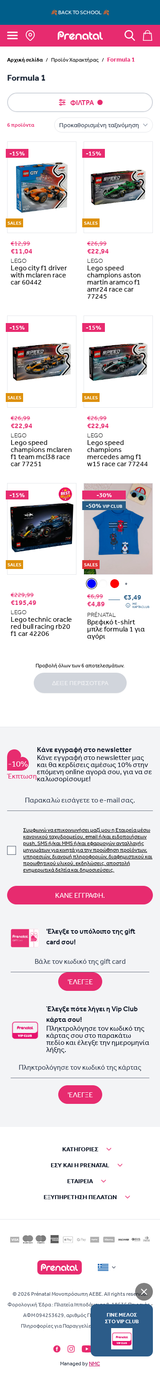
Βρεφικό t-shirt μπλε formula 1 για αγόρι (116, 628)
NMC (94, 1363)
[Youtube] (87, 1348)
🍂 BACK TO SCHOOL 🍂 (80, 12)
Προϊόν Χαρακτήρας (75, 59)
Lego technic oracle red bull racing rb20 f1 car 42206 (41, 626)
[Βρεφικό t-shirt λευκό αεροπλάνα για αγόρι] (103, 583)
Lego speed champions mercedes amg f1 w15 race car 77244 (117, 453)
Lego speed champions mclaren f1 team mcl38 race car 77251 (41, 453)
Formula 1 (121, 59)
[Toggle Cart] (147, 35)
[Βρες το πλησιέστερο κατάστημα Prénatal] (30, 35)
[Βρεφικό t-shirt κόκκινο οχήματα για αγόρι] (114, 583)
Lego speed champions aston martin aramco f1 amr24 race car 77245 (114, 282)
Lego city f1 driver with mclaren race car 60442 (39, 274)
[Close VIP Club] (144, 1292)
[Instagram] (71, 1348)
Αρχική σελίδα (25, 59)
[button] (80, 1149)
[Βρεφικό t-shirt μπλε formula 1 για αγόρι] (91, 583)
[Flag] (107, 1267)
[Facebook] (56, 1348)
